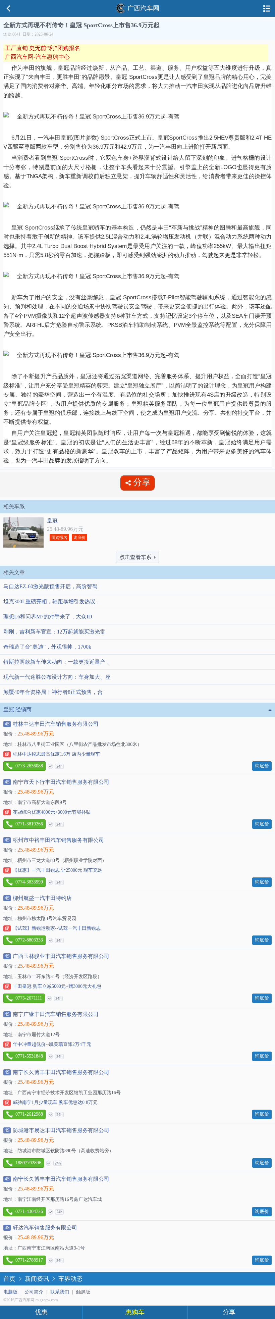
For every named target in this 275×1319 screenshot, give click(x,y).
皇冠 (52, 520)
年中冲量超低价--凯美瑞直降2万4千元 (48, 1044)
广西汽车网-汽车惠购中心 (37, 57)
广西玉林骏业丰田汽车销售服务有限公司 (57, 956)
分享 (229, 1312)
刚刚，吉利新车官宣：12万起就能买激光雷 (54, 632)
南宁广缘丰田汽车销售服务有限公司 (52, 1014)
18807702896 (28, 1162)
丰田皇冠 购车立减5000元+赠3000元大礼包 (53, 986)
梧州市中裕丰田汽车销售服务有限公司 (54, 840)
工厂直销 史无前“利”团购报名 (42, 48)
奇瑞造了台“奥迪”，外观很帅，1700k (47, 647)
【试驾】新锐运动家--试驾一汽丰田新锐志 (53, 928)
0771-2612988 (29, 1114)
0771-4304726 (29, 1211)
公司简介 (33, 1292)
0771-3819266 (29, 823)
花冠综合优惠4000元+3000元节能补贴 (48, 812)
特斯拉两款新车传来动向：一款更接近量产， (57, 662)
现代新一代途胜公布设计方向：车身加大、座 (57, 677)
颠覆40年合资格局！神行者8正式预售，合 (53, 692)
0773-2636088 (29, 765)
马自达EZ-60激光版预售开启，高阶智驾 (50, 586)
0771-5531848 (29, 1056)
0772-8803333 (29, 940)
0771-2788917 (29, 1260)
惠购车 (135, 1312)
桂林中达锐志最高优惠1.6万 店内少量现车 (52, 754)
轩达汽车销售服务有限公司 (41, 1227)
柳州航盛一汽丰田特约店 (38, 898)
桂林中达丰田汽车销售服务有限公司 (52, 724)
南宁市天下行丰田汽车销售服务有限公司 (57, 782)
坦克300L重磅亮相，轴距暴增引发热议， (52, 601)
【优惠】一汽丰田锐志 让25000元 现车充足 (53, 870)
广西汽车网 (143, 8)
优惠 (41, 1312)
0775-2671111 (28, 998)
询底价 (79, 537)
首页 (9, 1278)
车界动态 (70, 1278)
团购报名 (59, 537)
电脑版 (10, 1292)
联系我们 (59, 1292)
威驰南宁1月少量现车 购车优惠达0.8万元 (51, 1102)
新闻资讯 (37, 1278)
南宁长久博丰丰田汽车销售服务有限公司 (57, 1072)
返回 (8, 8)
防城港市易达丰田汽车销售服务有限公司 (57, 1130)
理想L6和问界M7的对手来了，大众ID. (48, 616)
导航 (266, 8)
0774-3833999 (29, 881)
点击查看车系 (135, 557)
